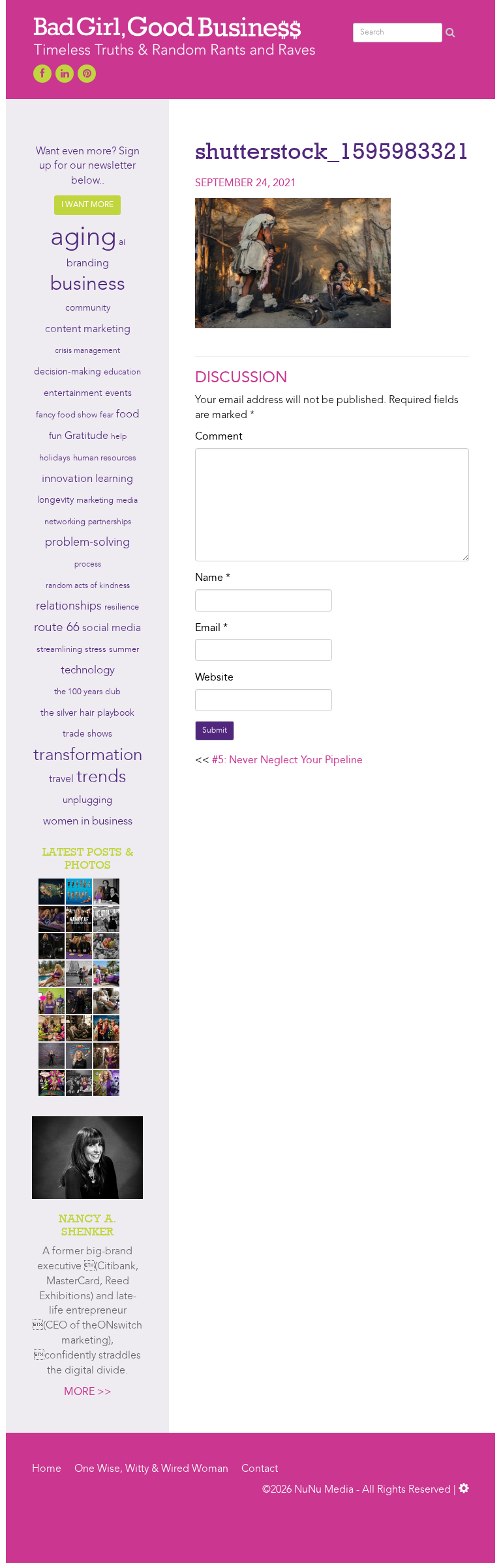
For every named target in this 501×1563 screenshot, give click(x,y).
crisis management (87, 351)
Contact (259, 1469)
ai (122, 242)
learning (114, 479)
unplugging (87, 801)
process (87, 565)
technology (88, 671)
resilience (121, 607)
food (127, 414)
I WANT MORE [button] (87, 205)
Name (212, 578)
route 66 (57, 628)
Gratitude (86, 436)
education (122, 372)
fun (55, 436)
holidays (54, 458)
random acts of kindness (88, 586)
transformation (87, 755)
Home (46, 1469)
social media (111, 628)
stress (95, 649)
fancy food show (66, 415)
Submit (214, 731)
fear (107, 415)
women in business (87, 822)
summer (124, 649)
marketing (95, 500)
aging (83, 238)
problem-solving (87, 542)
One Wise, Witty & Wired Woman (151, 1469)
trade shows (87, 734)
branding (88, 264)
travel (61, 779)
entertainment (73, 393)
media (127, 501)
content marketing (87, 329)
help (119, 437)
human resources (104, 458)
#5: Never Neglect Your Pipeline (287, 760)
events (118, 393)
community (87, 308)
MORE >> (88, 1392)
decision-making (67, 372)
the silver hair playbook (87, 713)
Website (214, 678)
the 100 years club (87, 692)
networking (64, 522)
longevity (55, 500)
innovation (67, 479)
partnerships (109, 522)
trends (101, 778)
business (87, 284)
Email (211, 628)
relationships (69, 606)
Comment (219, 437)
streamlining (59, 649)
